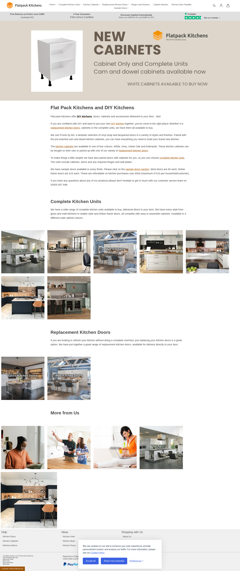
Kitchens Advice (10, 545)
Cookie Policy (97, 552)
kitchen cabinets (64, 146)
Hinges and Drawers (140, 4)
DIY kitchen (117, 123)
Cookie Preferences (12, 569)
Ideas (64, 532)
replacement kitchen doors (65, 127)
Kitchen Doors (9, 536)
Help (4, 532)
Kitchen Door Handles (182, 4)
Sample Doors (120, 8)
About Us (127, 536)
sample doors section (137, 169)
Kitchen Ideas (69, 541)
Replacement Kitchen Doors (115, 4)
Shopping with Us (132, 532)
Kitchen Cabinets (91, 4)
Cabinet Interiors (160, 4)
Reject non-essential (114, 561)
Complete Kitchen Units (69, 4)
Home (52, 4)
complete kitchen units (172, 157)
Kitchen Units (69, 536)
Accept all (91, 561)
